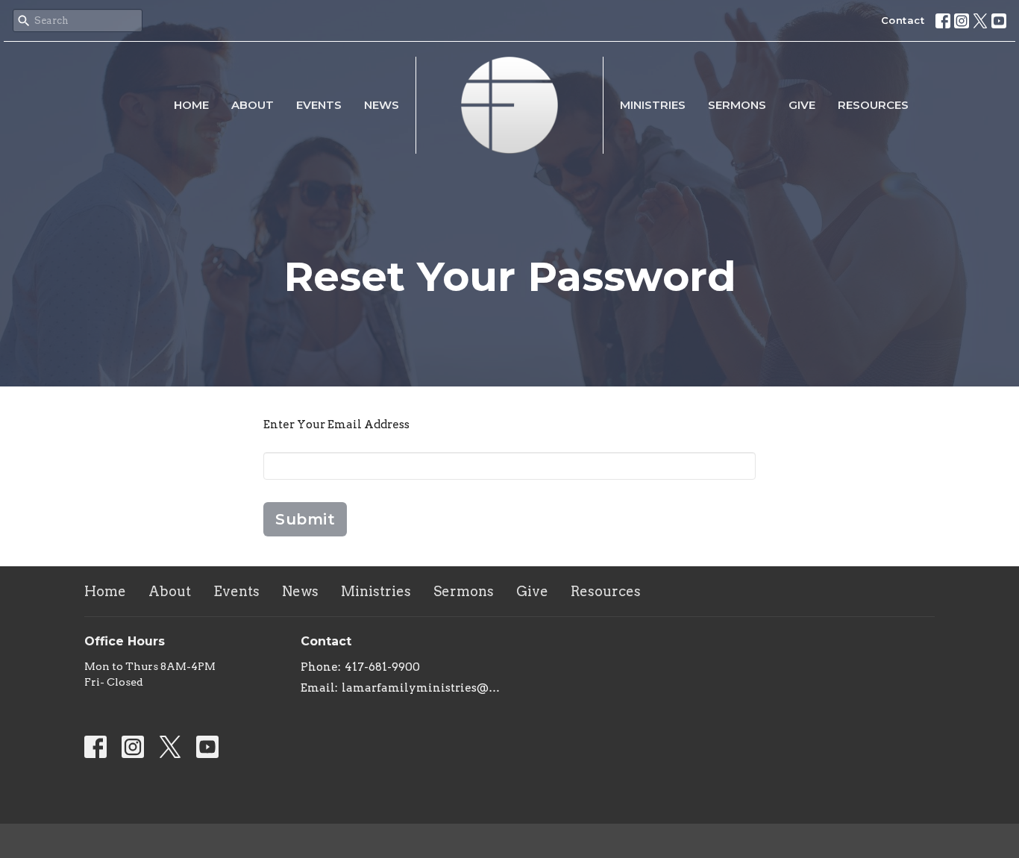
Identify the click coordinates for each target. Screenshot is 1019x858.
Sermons (737, 105)
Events (319, 105)
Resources (873, 105)
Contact (903, 20)
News (381, 105)
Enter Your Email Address (336, 424)
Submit (305, 519)
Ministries (653, 105)
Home (191, 105)
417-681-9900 (382, 667)
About (252, 105)
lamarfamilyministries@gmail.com (422, 688)
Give (801, 105)
